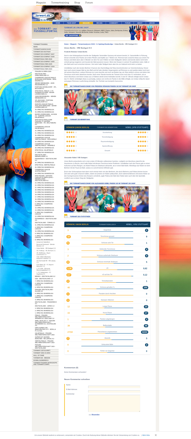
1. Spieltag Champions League (43, 296)
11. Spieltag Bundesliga (44, 225)
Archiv (152, 23)
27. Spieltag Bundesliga (44, 152)
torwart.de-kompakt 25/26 (43, 56)
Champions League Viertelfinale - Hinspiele (45, 144)
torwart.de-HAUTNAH (42, 51)
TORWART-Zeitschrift (41, 350)
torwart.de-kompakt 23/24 (43, 66)
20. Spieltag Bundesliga (44, 190)
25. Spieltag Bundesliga (44, 167)
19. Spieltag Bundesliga (44, 192)
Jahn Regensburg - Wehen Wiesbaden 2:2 (45, 97)
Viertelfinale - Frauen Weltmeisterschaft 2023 (44, 341)
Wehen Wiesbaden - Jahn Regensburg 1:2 (44, 83)
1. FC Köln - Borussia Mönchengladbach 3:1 (43, 269)
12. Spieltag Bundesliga (44, 216)
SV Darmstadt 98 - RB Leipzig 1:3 (46, 261)
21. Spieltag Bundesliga (44, 187)
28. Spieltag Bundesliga (44, 148)
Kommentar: (70, 394)
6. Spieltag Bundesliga (44, 287)
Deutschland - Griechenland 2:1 (42, 74)
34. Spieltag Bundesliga (44, 109)
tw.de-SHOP (71, 23)
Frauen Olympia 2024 (43, 71)
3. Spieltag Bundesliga (44, 308)
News (35, 47)
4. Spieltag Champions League (43, 228)
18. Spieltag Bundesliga (44, 194)
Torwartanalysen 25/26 (42, 59)
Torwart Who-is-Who (41, 353)
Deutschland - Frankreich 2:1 (46, 302)
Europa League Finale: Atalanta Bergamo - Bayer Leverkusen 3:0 (46, 105)
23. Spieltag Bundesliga (44, 183)
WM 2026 (99, 23)
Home (66, 44)
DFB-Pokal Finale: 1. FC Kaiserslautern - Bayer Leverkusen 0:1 (44, 92)
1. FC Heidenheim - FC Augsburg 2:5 (44, 273)
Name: (68, 385)
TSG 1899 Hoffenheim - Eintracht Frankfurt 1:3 (44, 257)
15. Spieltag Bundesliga (44, 201)
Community (113, 23)
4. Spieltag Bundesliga (44, 299)
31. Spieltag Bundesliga (44, 133)
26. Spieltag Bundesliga (44, 162)
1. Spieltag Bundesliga (44, 313)
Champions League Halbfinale (42, 127)
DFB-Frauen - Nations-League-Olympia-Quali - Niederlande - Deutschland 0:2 (44, 178)
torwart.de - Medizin (41, 358)
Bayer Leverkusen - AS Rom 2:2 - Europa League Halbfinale (46, 115)
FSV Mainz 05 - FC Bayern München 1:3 (45, 265)
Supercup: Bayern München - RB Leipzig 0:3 (44, 337)
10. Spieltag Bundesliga (44, 231)
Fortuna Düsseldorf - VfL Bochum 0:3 (45, 87)
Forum (89, 2)
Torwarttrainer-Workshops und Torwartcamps (45, 363)
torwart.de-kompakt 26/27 (43, 54)
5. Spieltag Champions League (43, 213)
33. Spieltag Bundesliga (44, 112)
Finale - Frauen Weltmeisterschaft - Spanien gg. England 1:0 (44, 316)
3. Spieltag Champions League (43, 236)
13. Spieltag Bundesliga (44, 210)
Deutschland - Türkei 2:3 (45, 222)
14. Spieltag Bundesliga (44, 208)
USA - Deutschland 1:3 (44, 278)
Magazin (41, 2)
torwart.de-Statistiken (43, 242)
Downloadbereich (40, 360)
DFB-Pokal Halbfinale (44, 150)
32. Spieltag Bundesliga (44, 130)
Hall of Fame (38, 355)
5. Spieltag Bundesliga (44, 293)
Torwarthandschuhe (42, 49)
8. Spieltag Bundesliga (44, 239)
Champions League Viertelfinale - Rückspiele (46, 138)
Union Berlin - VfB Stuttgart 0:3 (46, 248)
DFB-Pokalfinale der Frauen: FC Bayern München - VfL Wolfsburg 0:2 (45, 122)
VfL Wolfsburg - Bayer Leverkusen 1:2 (43, 253)
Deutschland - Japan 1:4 (44, 306)
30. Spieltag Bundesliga (44, 135)
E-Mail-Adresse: (71, 389)
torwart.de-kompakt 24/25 (43, 61)
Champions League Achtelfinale (42, 170)
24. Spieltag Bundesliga (44, 173)
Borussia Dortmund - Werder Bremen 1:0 (46, 245)
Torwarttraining (60, 2)
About (139, 23)
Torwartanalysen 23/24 (42, 69)
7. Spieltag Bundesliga (44, 281)
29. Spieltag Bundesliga (44, 141)
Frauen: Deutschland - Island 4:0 (44, 290)
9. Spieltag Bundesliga (44, 233)
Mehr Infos (146, 435)
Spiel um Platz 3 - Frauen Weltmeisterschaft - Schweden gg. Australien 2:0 (45, 323)
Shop (77, 2)
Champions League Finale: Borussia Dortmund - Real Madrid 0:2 (46, 79)
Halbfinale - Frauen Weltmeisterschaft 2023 (44, 334)
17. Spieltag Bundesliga (44, 197)
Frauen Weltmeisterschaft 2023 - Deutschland (45, 346)
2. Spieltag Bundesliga (44, 310)
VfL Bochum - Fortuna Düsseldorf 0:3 (44, 101)
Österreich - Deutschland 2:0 (46, 219)
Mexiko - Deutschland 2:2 (45, 276)
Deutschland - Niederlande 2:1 (41, 155)
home (58, 23)
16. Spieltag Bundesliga (44, 199)
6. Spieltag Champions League (43, 204)
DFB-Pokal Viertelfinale (45, 165)
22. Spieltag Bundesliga (44, 185)
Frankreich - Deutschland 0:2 (46, 159)
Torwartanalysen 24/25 (42, 64)
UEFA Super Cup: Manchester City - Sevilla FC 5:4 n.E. (45, 329)
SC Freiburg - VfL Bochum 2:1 (46, 250)
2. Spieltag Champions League (43, 284)
